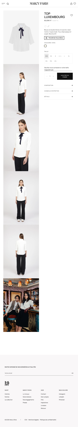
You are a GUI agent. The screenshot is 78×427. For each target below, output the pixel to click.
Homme (7, 394)
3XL (51, 61)
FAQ (42, 400)
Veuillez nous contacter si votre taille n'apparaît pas (56, 69)
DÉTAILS (46, 96)
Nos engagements (28, 400)
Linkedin (61, 397)
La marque (26, 394)
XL (69, 56)
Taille (46, 51)
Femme (7, 397)
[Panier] (71, 4)
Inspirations (44, 402)
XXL (46, 61)
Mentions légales (33, 420)
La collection (8, 400)
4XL (55, 61)
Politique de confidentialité (48, 420)
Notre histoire (27, 397)
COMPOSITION (48, 85)
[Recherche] (8, 4)
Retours (43, 408)
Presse (25, 402)
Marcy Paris (13, 420)
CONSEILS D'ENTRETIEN (51, 91)
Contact (43, 394)
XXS (46, 56)
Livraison (43, 405)
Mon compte (45, 397)
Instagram (62, 394)
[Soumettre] (72, 373)
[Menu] (3, 3)
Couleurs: (49, 43)
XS (51, 56)
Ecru (45, 46)
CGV (26, 420)
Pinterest (62, 400)
